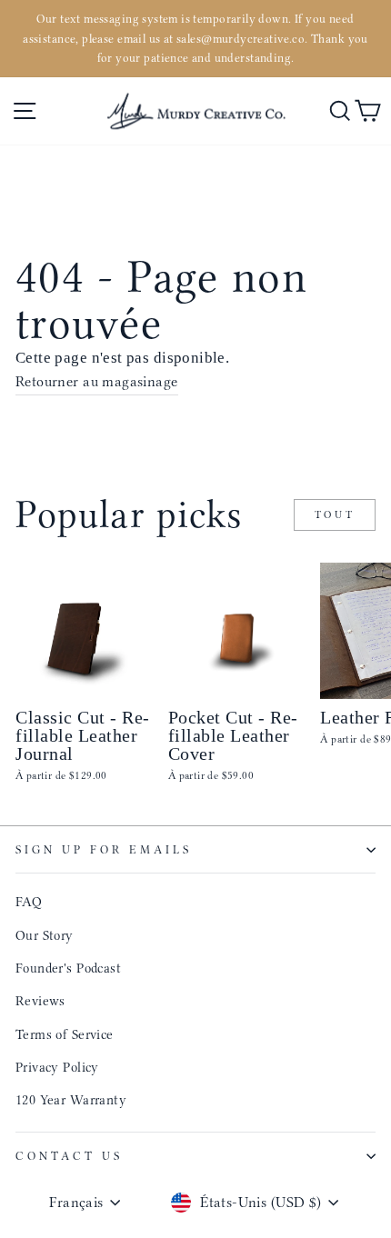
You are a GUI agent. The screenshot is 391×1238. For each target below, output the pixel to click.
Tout (335, 514)
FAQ (28, 902)
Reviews (40, 1001)
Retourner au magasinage (96, 381)
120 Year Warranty (70, 1100)
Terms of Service (64, 1034)
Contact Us (69, 1156)
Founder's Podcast (68, 968)
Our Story (44, 935)
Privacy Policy (57, 1067)
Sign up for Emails (103, 849)
